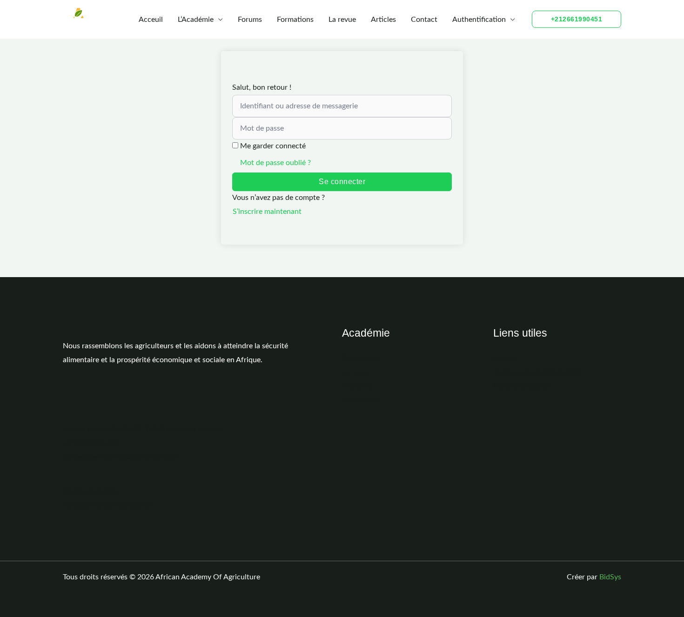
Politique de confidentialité (107, 505)
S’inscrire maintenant (267, 211)
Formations (295, 19)
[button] (577, 19)
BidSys (610, 577)
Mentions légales (90, 491)
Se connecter (342, 182)
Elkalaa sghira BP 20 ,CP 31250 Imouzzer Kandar (142, 429)
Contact (424, 19)
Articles (383, 19)
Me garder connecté (273, 146)
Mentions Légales (521, 386)
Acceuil (151, 19)
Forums (250, 19)
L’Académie (196, 19)
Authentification (479, 19)
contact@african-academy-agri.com (121, 456)
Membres (357, 386)
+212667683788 (90, 442)
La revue (342, 19)
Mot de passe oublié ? (275, 162)
